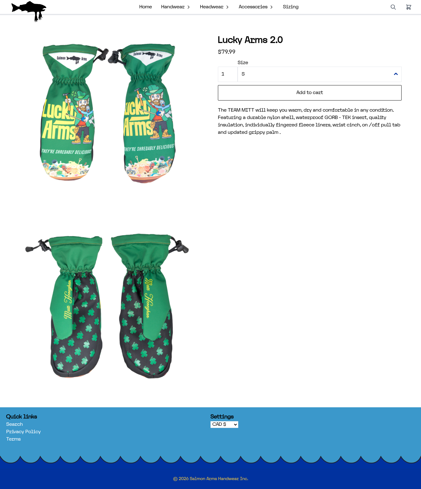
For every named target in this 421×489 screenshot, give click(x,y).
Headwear (211, 7)
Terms (13, 439)
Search (14, 424)
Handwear (173, 7)
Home (145, 7)
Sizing (291, 7)
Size (243, 62)
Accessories (253, 7)
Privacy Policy (23, 431)
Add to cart (309, 92)
